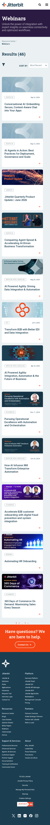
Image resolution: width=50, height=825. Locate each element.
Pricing (27, 703)
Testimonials (6, 732)
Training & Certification (10, 764)
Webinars (5, 729)
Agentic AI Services (9, 752)
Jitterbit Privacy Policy (25, 781)
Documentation (7, 761)
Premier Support (7, 758)
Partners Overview (31, 713)
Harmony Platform (31, 678)
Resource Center (8, 41)
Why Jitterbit (29, 746)
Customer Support (8, 755)
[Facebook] (30, 815)
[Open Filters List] (3, 64)
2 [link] (19, 623)
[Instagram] (36, 815)
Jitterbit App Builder (32, 694)
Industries (5, 690)
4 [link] (25, 623)
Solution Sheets (7, 723)
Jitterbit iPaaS (30, 681)
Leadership (29, 749)
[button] (46, 5)
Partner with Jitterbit (32, 720)
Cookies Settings (25, 798)
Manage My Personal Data (25, 790)
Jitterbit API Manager (32, 687)
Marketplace (29, 697)
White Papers (6, 726)
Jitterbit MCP (29, 690)
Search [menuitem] (40, 4)
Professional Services (9, 746)
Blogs (4, 716)
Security (25, 785)
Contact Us (23, 645)
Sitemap (25, 794)
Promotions (29, 755)
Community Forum (8, 767)
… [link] (22, 623)
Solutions (5, 681)
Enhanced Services (9, 749)
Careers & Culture (31, 758)
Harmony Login (7, 697)
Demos (4, 735)
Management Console (33, 700)
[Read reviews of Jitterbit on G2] (25, 804)
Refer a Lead (29, 723)
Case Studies (6, 720)
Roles (4, 684)
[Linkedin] (19, 815)
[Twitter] (13, 815)
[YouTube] (25, 815)
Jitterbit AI (5, 678)
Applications (6, 687)
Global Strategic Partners (34, 716)
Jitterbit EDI (29, 684)
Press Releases (30, 752)
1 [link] (16, 623)
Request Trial (6, 694)
